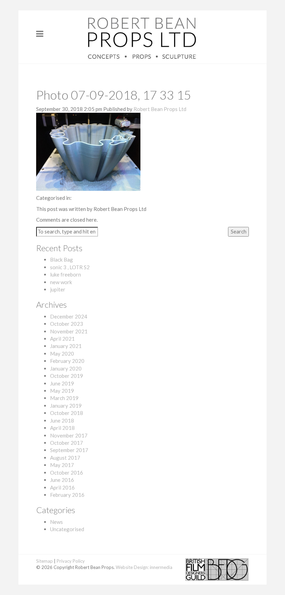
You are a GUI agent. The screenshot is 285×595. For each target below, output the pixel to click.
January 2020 (66, 368)
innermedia (161, 567)
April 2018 (62, 428)
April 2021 (62, 338)
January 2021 (66, 346)
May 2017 (62, 465)
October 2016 (66, 472)
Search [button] (238, 231)
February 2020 (67, 361)
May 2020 (62, 353)
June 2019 (62, 383)
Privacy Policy (71, 561)
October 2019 (66, 376)
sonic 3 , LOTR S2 (70, 267)
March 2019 (64, 398)
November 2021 (69, 331)
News (56, 522)
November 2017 (69, 435)
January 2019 (66, 405)
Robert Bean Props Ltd (159, 109)
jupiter (57, 289)
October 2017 (66, 443)
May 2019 (62, 391)
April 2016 (62, 487)
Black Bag (61, 259)
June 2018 (62, 420)
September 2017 (69, 450)
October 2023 (66, 324)
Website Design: (132, 567)
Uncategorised (67, 529)
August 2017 (65, 457)
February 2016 (67, 495)
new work (61, 282)
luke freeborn (65, 274)
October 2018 (66, 413)
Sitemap (44, 561)
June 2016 (62, 480)
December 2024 (68, 316)
